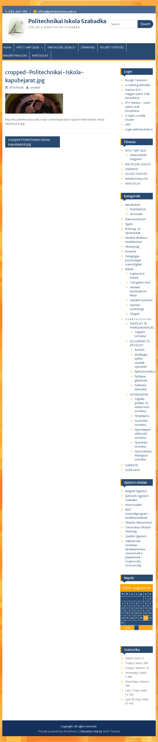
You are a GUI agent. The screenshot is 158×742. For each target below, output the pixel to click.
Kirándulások (138, 209)
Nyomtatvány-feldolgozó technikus (144, 455)
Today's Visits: (134, 663)
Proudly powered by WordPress (57, 731)
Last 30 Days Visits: (137, 699)
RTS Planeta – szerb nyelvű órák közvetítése (137, 107)
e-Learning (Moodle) (137, 85)
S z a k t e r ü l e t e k (138, 319)
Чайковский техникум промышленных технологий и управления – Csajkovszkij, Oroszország (135, 553)
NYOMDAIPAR (139, 394)
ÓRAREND (88, 47)
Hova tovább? (133, 505)
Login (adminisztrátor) (139, 129)
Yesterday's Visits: (136, 673)
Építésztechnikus (145, 371)
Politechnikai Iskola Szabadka (67, 21)
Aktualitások (132, 205)
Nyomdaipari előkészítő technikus (143, 433)
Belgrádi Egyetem (136, 491)
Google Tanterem (136, 80)
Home (7, 47)
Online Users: (133, 658)
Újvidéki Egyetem (135, 536)
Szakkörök (131, 465)
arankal (35, 87)
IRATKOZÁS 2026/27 (62, 47)
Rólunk (129, 269)
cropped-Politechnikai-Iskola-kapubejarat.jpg (29, 141)
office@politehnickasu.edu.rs (57, 11)
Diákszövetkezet (135, 219)
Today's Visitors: (135, 668)
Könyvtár (130, 251)
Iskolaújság (132, 246)
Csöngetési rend (140, 282)
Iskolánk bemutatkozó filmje (138, 291)
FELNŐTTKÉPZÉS (112, 47)
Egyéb (129, 224)
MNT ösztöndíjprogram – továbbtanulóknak (137, 513)
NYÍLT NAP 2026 (28, 47)
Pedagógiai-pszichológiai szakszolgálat (133, 260)
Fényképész (142, 416)
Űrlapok (135, 314)
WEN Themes (111, 731)
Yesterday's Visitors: (137, 681)
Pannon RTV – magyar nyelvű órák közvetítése (137, 94)
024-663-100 (18, 11)
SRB (127, 124)
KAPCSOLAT (40, 55)
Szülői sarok (132, 470)
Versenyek (136, 214)
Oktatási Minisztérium (138, 522)
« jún (127, 627)
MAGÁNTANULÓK (15, 55)
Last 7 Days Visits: (136, 690)
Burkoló (140, 350)
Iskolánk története (141, 300)
